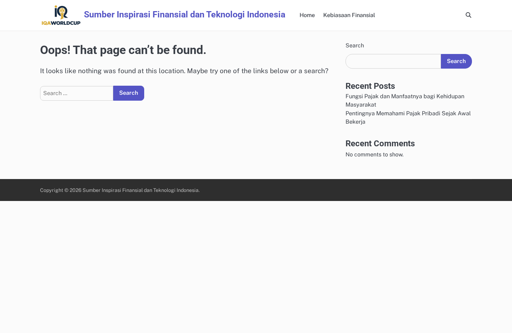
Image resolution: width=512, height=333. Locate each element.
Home (307, 15)
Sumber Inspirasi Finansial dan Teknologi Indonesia (184, 14)
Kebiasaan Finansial (349, 15)
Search (355, 45)
